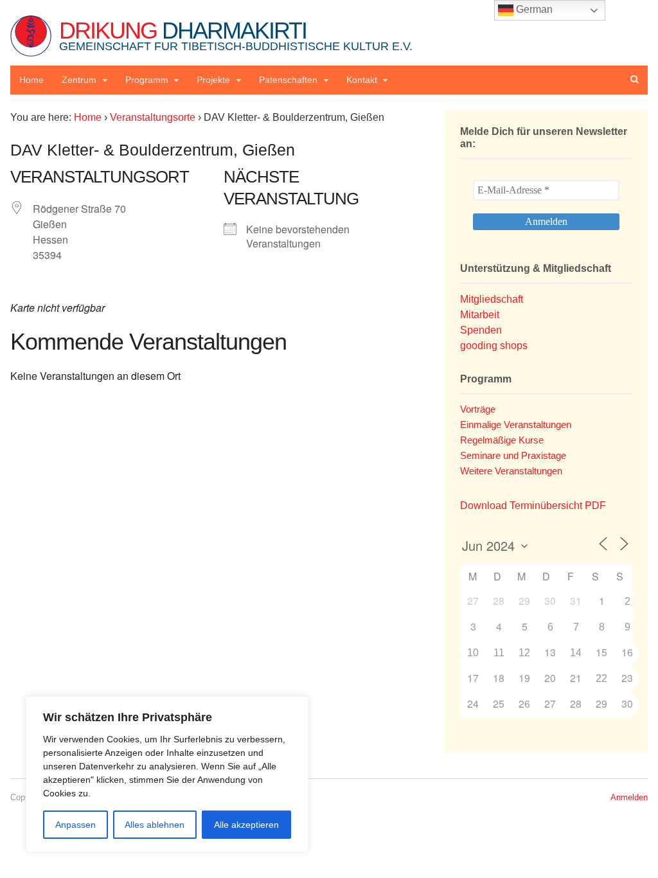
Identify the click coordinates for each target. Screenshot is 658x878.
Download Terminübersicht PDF (533, 505)
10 (473, 652)
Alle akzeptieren (246, 825)
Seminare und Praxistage (513, 455)
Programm (146, 80)
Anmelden (629, 797)
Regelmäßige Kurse (502, 440)
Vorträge (477, 409)
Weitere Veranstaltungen (511, 470)
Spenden (481, 330)
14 (576, 652)
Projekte (213, 80)
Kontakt (361, 80)
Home (31, 80)
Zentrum (79, 80)
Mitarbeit (479, 314)
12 (524, 652)
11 (499, 652)
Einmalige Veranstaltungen (515, 424)
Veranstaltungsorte (152, 117)
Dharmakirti (236, 35)
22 (601, 678)
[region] (167, 774)
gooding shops (494, 345)
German (533, 9)
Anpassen (75, 825)
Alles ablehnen (154, 825)
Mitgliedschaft (491, 299)
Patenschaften (288, 80)
